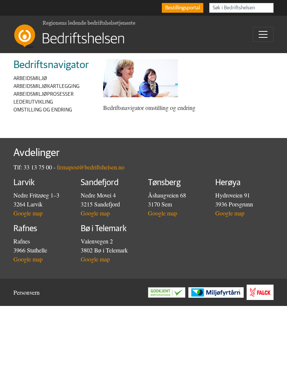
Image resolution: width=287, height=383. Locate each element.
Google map (28, 213)
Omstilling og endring (42, 110)
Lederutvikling (33, 102)
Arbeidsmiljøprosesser (43, 94)
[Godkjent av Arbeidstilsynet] (168, 292)
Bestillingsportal (182, 7)
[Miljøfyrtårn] (217, 292)
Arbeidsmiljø (30, 78)
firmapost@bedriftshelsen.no (90, 167)
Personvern (26, 292)
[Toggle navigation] (263, 34)
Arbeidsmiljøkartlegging (46, 86)
